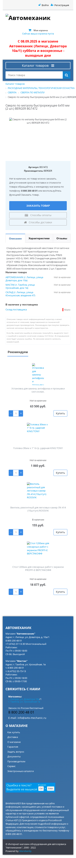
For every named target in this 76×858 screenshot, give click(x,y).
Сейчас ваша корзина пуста (38, 33)
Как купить (13, 732)
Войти (45, 5)
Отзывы (61, 238)
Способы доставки (40, 222)
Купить (60, 413)
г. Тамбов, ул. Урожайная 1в (24, 701)
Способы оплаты (40, 215)
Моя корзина (41, 30)
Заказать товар (38, 205)
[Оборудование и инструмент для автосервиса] (38, 18)
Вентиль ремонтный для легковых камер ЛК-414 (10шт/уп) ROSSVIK (38, 509)
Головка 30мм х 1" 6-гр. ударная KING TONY (38, 448)
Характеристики (39, 238)
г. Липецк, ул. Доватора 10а (23, 699)
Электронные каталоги (20, 771)
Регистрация (61, 5)
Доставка (12, 737)
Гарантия (12, 746)
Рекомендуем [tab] (18, 352)
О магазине (14, 742)
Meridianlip (25, 851)
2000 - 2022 (30, 847)
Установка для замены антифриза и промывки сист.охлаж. (38, 390)
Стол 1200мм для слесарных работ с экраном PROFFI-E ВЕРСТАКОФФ (38, 568)
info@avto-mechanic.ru (32, 718)
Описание (15, 238)
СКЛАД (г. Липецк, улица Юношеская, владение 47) (20, 294)
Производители (16, 761)
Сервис (11, 766)
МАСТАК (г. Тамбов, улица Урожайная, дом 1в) (20, 286)
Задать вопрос (15, 751)
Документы (14, 756)
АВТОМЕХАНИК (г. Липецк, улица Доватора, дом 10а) (24, 279)
